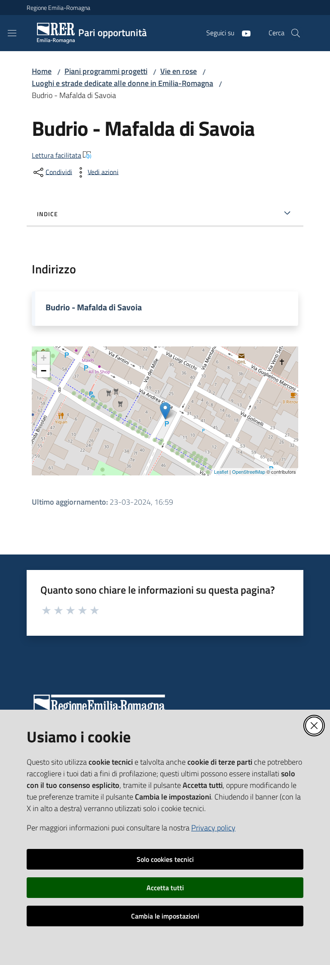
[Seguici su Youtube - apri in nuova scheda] (242, 33)
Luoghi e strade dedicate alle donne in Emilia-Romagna (122, 83)
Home (42, 71)
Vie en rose (178, 71)
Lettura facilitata (56, 155)
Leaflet (221, 471)
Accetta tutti (165, 887)
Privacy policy (213, 827)
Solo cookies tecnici (165, 859)
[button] (295, 33)
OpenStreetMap (248, 471)
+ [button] (43, 357)
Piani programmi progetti (105, 71)
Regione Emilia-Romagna (58, 7)
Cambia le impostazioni (165, 916)
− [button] (43, 370)
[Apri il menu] (12, 33)
